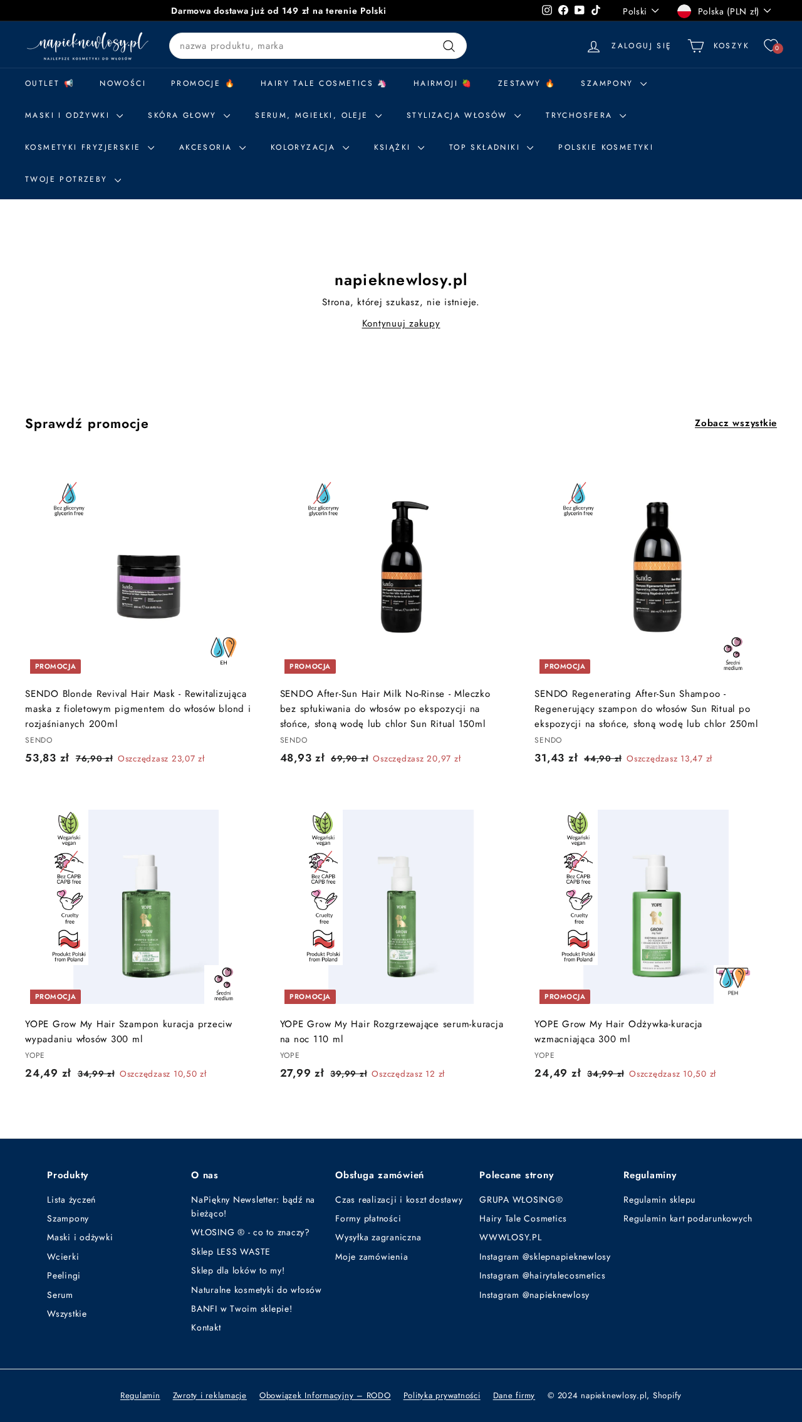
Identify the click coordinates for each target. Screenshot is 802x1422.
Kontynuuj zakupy (401, 323)
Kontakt (206, 1327)
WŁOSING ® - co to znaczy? (250, 1232)
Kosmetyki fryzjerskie (85, 147)
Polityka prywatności (442, 1395)
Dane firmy (514, 1395)
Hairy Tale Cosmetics (523, 1218)
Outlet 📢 (50, 83)
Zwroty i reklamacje (210, 1395)
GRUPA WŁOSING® (521, 1199)
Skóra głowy (184, 115)
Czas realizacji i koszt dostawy (398, 1199)
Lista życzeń (71, 1199)
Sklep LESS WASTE (231, 1251)
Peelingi (64, 1275)
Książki (394, 147)
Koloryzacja (305, 147)
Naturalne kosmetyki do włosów (256, 1289)
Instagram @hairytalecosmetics (542, 1275)
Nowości (123, 83)
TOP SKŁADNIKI (486, 147)
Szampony (68, 1218)
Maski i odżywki (69, 115)
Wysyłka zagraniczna (378, 1237)
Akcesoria (207, 147)
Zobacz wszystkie (736, 423)
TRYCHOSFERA (581, 115)
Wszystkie (67, 1313)
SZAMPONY (609, 83)
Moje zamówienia (371, 1256)
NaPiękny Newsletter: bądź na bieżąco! (253, 1206)
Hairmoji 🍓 (443, 83)
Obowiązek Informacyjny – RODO (325, 1395)
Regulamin (140, 1395)
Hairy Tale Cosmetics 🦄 (324, 83)
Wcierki (63, 1256)
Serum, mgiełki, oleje (313, 115)
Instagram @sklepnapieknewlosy (545, 1256)
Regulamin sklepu (659, 1199)
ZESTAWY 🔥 (527, 83)
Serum (60, 1295)
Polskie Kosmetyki (606, 147)
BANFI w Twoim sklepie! (242, 1308)
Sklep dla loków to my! (238, 1270)
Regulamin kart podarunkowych (688, 1218)
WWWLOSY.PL (510, 1237)
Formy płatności (368, 1218)
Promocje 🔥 (203, 83)
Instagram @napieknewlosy (534, 1295)
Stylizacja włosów (459, 115)
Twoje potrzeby (68, 179)
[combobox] (318, 46)
